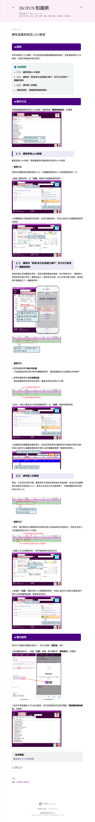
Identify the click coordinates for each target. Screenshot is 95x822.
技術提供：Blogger (49, 804)
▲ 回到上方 (17, 767)
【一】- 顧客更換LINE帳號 (28, 72)
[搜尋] (81, 6)
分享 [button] (13, 779)
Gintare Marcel (53, 809)
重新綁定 (20, 782)
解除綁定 (26, 782)
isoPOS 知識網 (34, 8)
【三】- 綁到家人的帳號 (26, 85)
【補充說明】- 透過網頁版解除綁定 (31, 90)
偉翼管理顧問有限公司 (47, 813)
